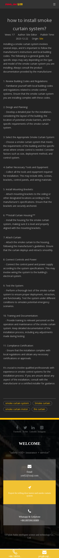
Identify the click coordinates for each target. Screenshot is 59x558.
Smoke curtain (42, 403)
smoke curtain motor (16, 409)
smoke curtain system (17, 403)
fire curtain (39, 409)
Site (41, 38)
